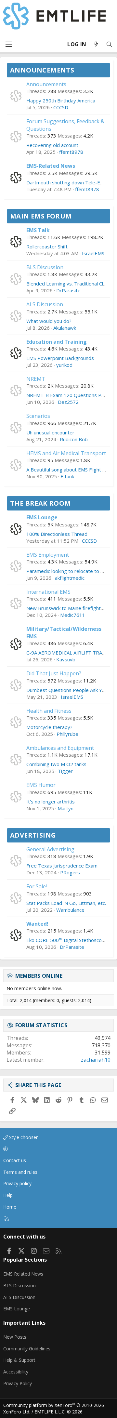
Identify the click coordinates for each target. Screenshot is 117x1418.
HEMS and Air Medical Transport (66, 453)
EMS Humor (41, 785)
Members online (39, 975)
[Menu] (8, 44)
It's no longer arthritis (50, 801)
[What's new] (96, 44)
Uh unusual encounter (50, 432)
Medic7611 (72, 615)
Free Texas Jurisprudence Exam (62, 865)
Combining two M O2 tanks (56, 764)
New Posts (14, 1337)
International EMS (48, 591)
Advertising (33, 835)
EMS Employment (47, 554)
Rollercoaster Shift (47, 246)
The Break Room (40, 503)
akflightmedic (69, 578)
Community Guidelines (26, 1348)
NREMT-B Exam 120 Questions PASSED (71, 395)
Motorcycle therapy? (49, 727)
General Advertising (50, 849)
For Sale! (36, 886)
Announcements (42, 70)
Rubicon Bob (74, 439)
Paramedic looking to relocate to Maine (70, 571)
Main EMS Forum (41, 216)
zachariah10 (95, 1059)
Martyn (65, 808)
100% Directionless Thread (56, 534)
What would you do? (49, 321)
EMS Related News (23, 1274)
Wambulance (70, 910)
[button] (57, 1149)
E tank (67, 476)
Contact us (14, 1160)
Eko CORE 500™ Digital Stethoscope (67, 940)
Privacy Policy (17, 1383)
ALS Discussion (44, 304)
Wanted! (37, 923)
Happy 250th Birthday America (60, 100)
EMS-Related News (50, 165)
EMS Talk (38, 230)
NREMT (35, 378)
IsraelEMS (93, 253)
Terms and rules (20, 1172)
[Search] (109, 44)
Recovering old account (52, 145)
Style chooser (23, 1137)
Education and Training (56, 341)
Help (8, 1195)
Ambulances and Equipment (60, 747)
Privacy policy (17, 1183)
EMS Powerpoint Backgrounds (60, 358)
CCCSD (60, 107)
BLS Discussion (44, 267)
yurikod (64, 365)
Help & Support (19, 1360)
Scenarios (38, 415)
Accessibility (15, 1372)
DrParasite (68, 290)
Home (9, 1207)
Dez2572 (68, 402)
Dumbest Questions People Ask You (67, 690)
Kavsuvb (65, 659)
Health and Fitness (49, 710)
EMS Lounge (42, 517)
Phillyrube (67, 734)
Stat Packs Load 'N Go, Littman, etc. (66, 903)
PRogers (70, 872)
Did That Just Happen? (53, 673)
